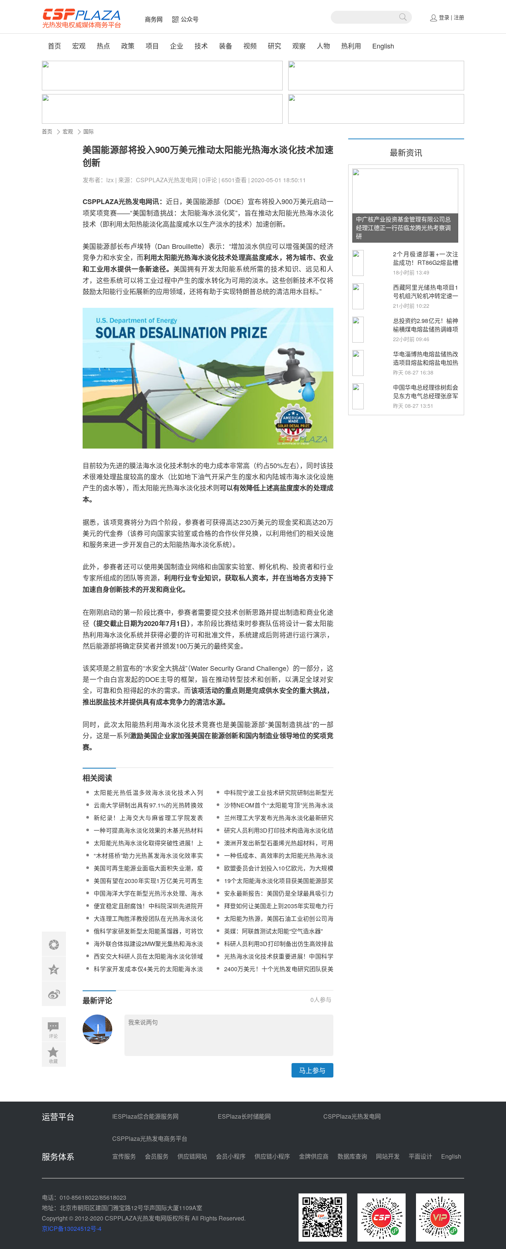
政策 (127, 45)
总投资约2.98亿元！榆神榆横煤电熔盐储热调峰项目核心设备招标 (425, 329)
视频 (250, 45)
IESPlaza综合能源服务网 (145, 1116)
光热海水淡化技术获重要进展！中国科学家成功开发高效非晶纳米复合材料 (278, 960)
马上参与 (312, 1070)
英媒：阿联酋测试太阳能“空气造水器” (273, 931)
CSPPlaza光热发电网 (352, 1116)
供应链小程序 (272, 1156)
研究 (274, 45)
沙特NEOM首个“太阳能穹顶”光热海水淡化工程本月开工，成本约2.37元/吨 (278, 809)
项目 (152, 45)
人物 (323, 45)
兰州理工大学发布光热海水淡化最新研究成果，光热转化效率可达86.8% (278, 822)
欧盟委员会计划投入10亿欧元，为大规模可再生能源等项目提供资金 (278, 872)
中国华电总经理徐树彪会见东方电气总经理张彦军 (425, 391)
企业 (176, 45)
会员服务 (157, 1156)
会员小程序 (231, 1156)
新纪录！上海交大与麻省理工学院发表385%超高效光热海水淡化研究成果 (148, 822)
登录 (444, 17)
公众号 (190, 19)
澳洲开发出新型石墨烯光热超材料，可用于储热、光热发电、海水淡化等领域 (278, 847)
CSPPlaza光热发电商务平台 (149, 1138)
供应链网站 (192, 1156)
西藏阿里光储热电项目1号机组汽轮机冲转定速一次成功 (425, 296)
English (383, 45)
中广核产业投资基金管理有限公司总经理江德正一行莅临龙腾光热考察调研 (403, 227)
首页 (54, 45)
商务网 (154, 19)
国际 (88, 131)
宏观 (79, 45)
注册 (459, 17)
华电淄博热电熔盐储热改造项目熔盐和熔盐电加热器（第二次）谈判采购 (425, 362)
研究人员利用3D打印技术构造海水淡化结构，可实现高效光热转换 (278, 834)
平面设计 (420, 1156)
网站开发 (388, 1156)
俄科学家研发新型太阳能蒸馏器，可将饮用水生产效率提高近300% (148, 935)
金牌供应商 (314, 1156)
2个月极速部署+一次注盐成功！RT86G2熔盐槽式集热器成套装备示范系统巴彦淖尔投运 (425, 267)
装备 (225, 45)
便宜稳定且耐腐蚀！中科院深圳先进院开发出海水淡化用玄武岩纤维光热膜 (148, 910)
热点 (103, 45)
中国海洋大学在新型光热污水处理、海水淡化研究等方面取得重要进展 (148, 897)
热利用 (351, 45)
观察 (299, 45)
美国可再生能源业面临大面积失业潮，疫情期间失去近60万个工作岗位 (148, 872)
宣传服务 (124, 1156)
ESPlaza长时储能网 (244, 1116)
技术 (201, 45)
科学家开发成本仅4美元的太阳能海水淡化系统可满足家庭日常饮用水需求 (148, 973)
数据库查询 (352, 1156)
